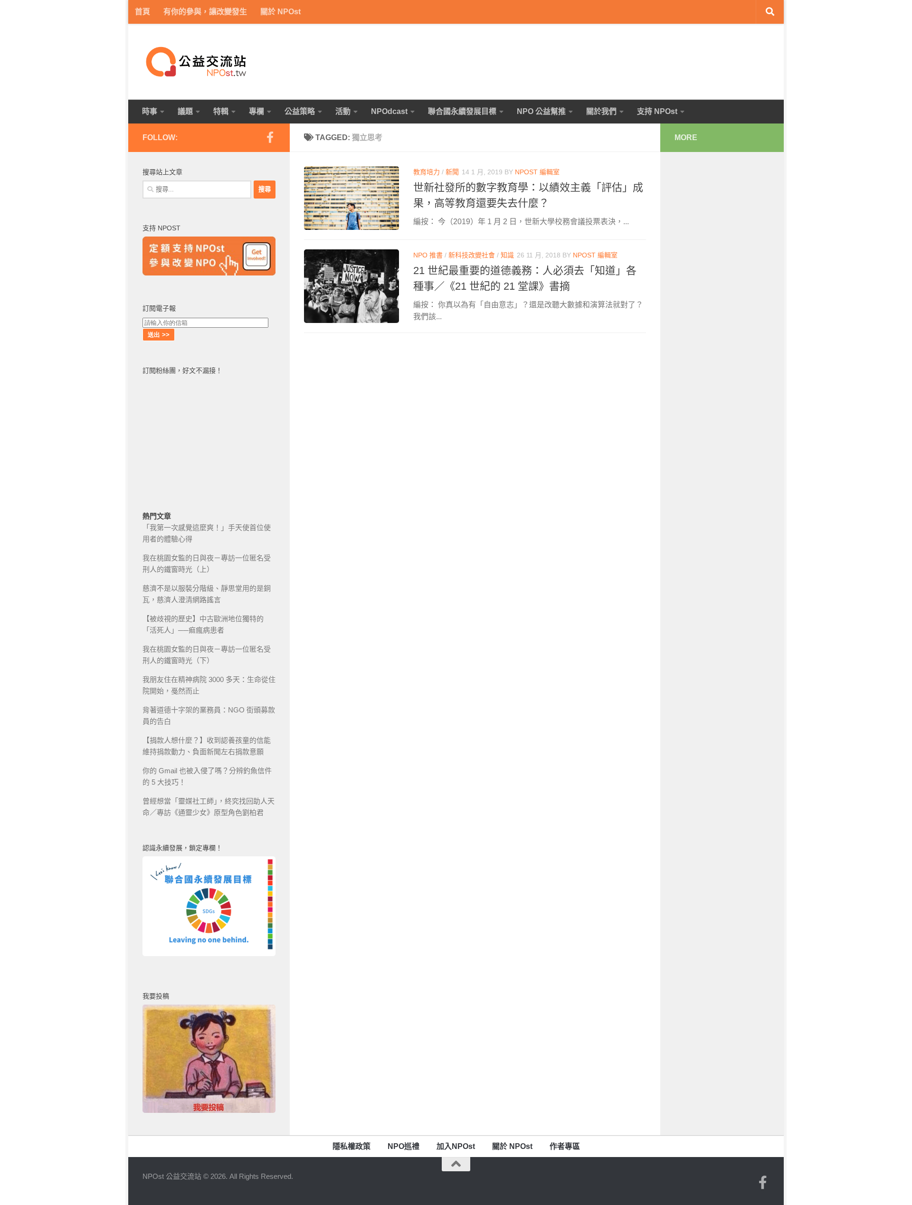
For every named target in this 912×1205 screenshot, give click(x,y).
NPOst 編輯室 (537, 172)
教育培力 (426, 172)
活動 (343, 111)
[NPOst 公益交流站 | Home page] (197, 62)
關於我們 (601, 111)
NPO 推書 (428, 255)
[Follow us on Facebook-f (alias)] (270, 137)
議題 (185, 111)
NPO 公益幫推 (541, 111)
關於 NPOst (280, 12)
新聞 (452, 172)
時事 (149, 111)
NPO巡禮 (403, 1146)
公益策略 (300, 111)
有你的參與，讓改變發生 (205, 12)
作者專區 (565, 1146)
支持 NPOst (657, 111)
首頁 (142, 12)
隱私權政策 (351, 1146)
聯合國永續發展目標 (462, 111)
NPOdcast (389, 111)
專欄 (256, 111)
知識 (507, 255)
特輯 (220, 111)
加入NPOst (456, 1146)
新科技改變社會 (471, 255)
